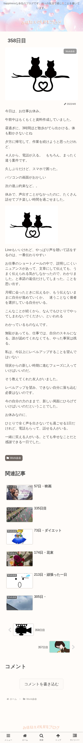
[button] (72, 493)
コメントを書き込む (41, 684)
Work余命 (15, 458)
